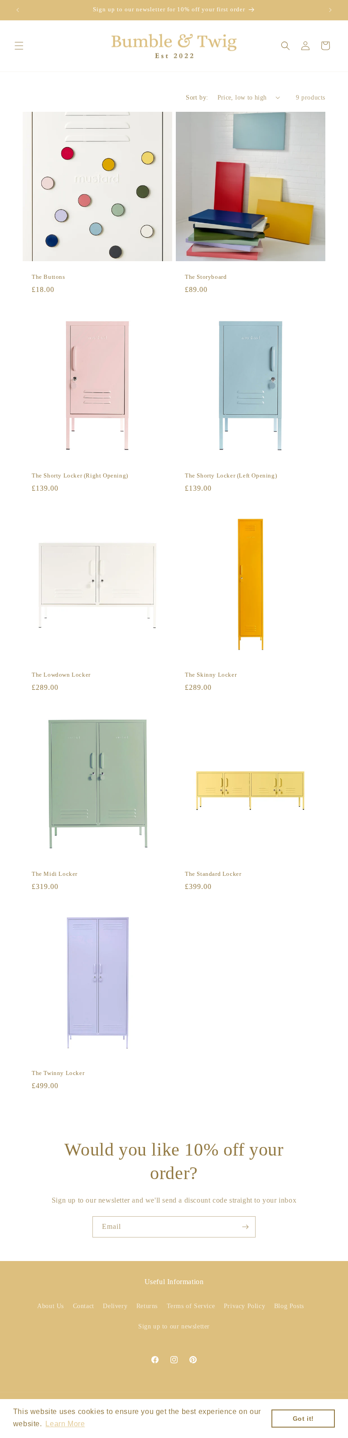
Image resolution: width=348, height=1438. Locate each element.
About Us (50, 1306)
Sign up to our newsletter (174, 1326)
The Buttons (48, 276)
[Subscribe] (245, 1226)
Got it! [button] (303, 1418)
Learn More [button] (65, 1424)
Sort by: (197, 97)
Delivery (115, 1306)
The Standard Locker (213, 873)
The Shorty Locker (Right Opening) (80, 475)
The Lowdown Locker (61, 674)
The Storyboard (206, 276)
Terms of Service (191, 1306)
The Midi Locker (54, 873)
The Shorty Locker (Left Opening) (231, 475)
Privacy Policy (244, 1306)
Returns (147, 1306)
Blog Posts (289, 1306)
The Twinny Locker (58, 1073)
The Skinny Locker (211, 674)
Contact (83, 1306)
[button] (19, 46)
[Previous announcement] (18, 10)
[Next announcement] (330, 10)
